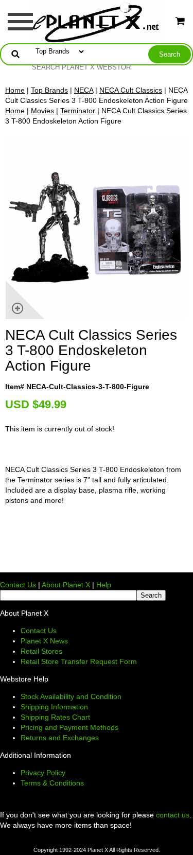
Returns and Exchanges (60, 738)
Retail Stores (41, 651)
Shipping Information (54, 707)
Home (15, 90)
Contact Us (18, 585)
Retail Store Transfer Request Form (79, 661)
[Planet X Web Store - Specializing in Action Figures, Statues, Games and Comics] (96, 21)
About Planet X (66, 585)
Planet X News (44, 641)
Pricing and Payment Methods (69, 727)
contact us (172, 815)
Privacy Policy (43, 773)
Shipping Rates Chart (55, 717)
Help (103, 585)
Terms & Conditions (52, 783)
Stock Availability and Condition (71, 696)
